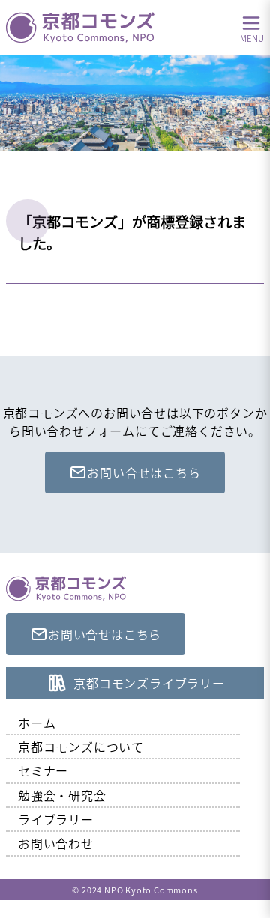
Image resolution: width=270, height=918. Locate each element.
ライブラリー (56, 819)
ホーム (37, 723)
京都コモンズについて (81, 747)
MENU (252, 37)
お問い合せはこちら (143, 472)
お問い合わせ (56, 843)
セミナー (43, 770)
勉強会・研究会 (62, 795)
